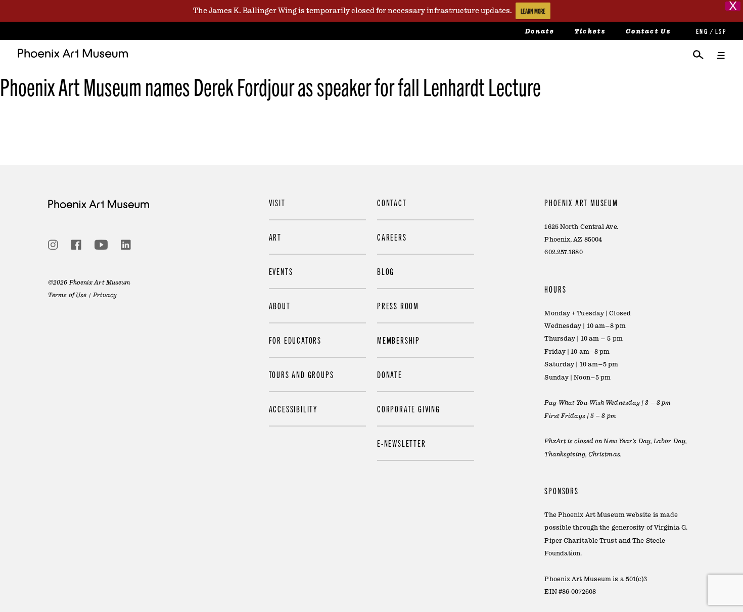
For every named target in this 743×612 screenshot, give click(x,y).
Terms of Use (67, 295)
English (701, 31)
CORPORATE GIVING (408, 408)
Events (281, 271)
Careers (392, 236)
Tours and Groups (301, 374)
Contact (392, 202)
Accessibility (293, 408)
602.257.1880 (563, 252)
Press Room (398, 305)
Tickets (590, 31)
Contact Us (648, 31)
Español (720, 31)
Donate (539, 31)
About (280, 305)
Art (275, 236)
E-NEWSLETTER (401, 443)
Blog (385, 271)
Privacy (105, 295)
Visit (277, 202)
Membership (398, 340)
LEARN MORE (533, 11)
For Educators (295, 340)
